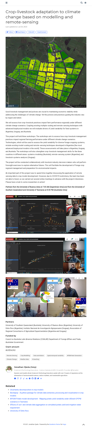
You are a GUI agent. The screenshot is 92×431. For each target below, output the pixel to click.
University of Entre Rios (19, 411)
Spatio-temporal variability (55, 355)
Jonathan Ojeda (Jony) (25, 367)
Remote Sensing (12, 355)
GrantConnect (41, 32)
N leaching (35, 359)
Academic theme (54, 424)
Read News (21, 32)
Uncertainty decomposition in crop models (26, 390)
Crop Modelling (25, 355)
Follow (11, 32)
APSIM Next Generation (74, 355)
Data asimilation (39, 355)
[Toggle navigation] (6, 2)
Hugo (64, 424)
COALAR (31, 32)
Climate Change (12, 359)
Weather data (24, 359)
